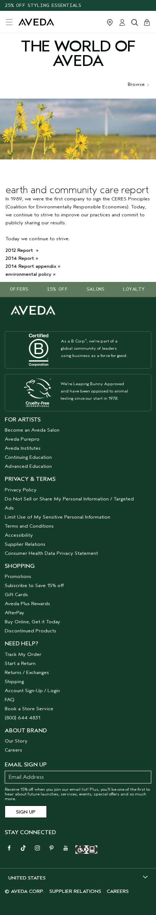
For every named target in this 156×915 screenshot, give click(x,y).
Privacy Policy (21, 490)
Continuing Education (28, 457)
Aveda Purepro (22, 439)
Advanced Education (28, 466)
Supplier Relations (25, 544)
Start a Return (20, 663)
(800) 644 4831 (22, 718)
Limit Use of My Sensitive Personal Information (57, 517)
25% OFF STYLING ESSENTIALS (43, 5)
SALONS (95, 289)
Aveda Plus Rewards (27, 603)
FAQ (10, 699)
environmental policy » (30, 274)
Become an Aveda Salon (32, 430)
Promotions (18, 576)
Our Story (16, 741)
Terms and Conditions (29, 526)
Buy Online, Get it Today (32, 622)
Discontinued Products (30, 631)
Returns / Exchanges (27, 672)
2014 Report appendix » (32, 266)
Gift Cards (16, 594)
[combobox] (78, 877)
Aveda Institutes (23, 448)
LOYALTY (134, 289)
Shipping (14, 681)
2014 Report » (21, 258)
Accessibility (19, 535)
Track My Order (23, 654)
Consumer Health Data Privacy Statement (51, 553)
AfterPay (14, 613)
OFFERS (19, 289)
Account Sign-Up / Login (32, 690)
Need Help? (21, 643)
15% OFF (57, 289)
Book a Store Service (29, 709)
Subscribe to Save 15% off (34, 585)
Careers (13, 750)
